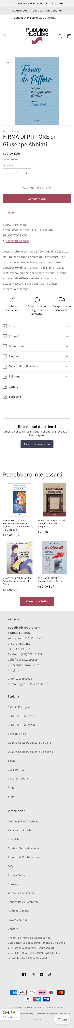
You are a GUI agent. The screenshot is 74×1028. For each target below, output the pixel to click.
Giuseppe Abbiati (17, 241)
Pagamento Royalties (21, 830)
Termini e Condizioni (21, 893)
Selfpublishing (17, 734)
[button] (5, 36)
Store (11, 796)
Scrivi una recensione (37, 444)
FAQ (10, 866)
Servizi (12, 760)
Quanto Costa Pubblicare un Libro (30, 742)
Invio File (14, 839)
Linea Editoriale (18, 778)
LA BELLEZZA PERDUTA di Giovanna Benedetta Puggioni (52, 523)
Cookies (13, 884)
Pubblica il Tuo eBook (22, 725)
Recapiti (39, 1019)
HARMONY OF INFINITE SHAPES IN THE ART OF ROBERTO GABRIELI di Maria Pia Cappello (18, 525)
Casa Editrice (16, 769)
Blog (11, 787)
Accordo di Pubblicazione (24, 857)
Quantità (8, 165)
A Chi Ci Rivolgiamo (20, 707)
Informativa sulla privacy (20, 1013)
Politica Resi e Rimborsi (23, 902)
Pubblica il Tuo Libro (21, 716)
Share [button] (11, 212)
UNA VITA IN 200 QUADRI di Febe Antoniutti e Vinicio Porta (17, 581)
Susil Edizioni (26, 1007)
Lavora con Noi (17, 920)
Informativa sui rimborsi (50, 1007)
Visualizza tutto (37, 601)
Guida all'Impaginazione (23, 848)
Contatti (13, 929)
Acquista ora (37, 199)
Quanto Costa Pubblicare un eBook (30, 752)
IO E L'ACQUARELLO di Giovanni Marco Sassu (50, 580)
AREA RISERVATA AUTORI (23, 821)
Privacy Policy (16, 875)
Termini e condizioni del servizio (54, 1013)
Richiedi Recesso (18, 911)
